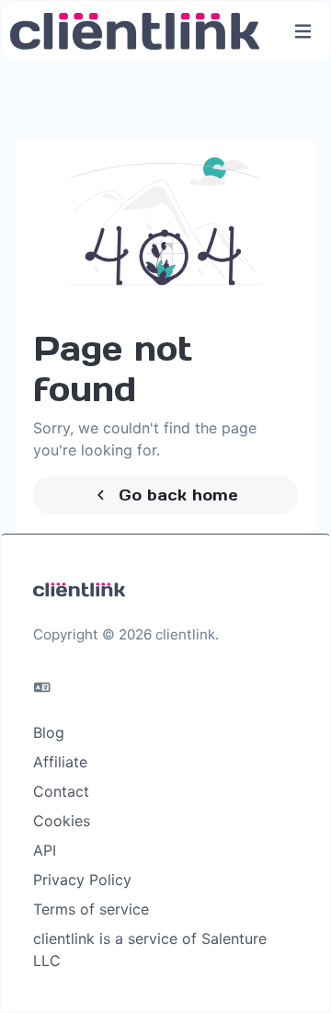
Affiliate (60, 762)
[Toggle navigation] (303, 32)
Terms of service (91, 909)
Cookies (61, 821)
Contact (61, 791)
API (44, 850)
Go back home (175, 495)
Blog (48, 732)
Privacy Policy (82, 879)
